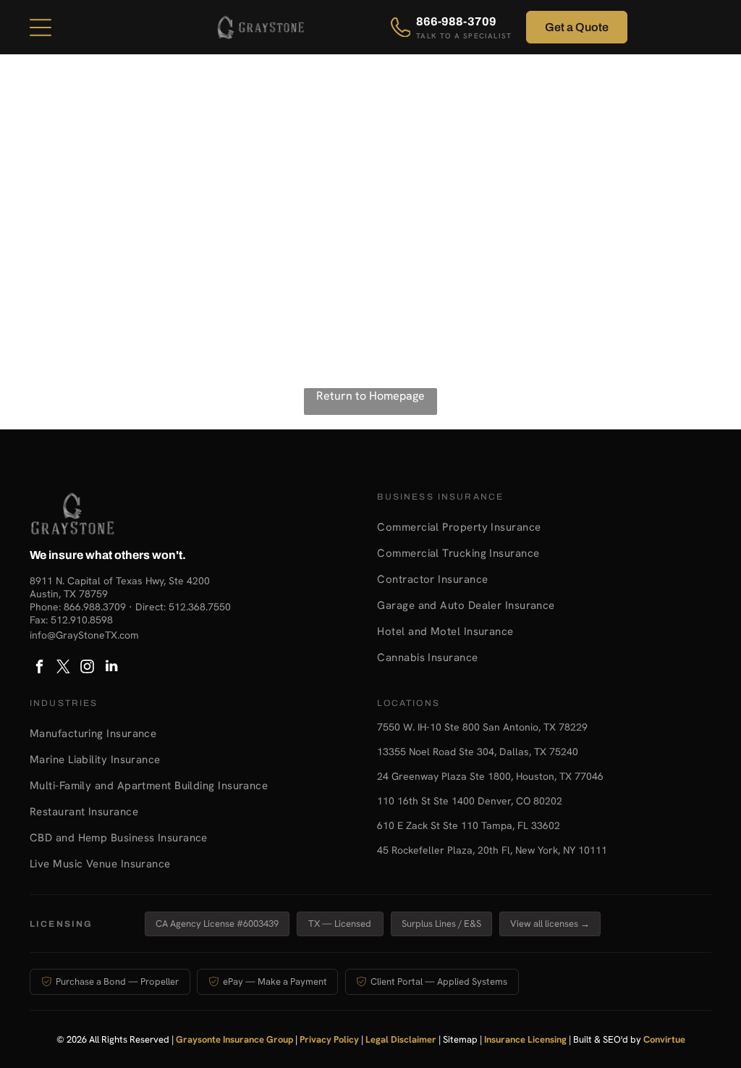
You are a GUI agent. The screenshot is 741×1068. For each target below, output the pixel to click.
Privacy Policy (329, 1039)
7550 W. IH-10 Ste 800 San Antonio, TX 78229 (482, 726)
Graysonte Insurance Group (234, 1039)
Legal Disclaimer (400, 1039)
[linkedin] (111, 668)
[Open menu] (40, 27)
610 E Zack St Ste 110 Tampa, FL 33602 (468, 825)
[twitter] (64, 668)
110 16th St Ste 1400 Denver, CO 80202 (469, 800)
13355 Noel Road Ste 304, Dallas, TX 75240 (477, 751)
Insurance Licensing (525, 1039)
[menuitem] (544, 527)
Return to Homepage (370, 395)
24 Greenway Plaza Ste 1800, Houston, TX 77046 (490, 776)
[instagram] (87, 668)
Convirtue (664, 1039)
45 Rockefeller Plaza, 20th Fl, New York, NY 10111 (492, 850)
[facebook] (40, 668)
